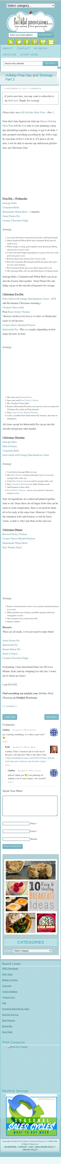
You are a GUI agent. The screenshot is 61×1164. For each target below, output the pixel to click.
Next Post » (51, 717)
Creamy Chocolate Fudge (15, 220)
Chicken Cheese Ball (13, 307)
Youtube (43, 42)
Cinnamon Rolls (11, 207)
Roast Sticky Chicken (19, 311)
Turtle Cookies (10, 653)
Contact (23, 48)
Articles (9, 54)
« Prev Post (10, 717)
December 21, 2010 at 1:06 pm (24, 747)
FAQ (4, 1002)
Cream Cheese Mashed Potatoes (19, 325)
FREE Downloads (10, 968)
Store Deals (7, 1031)
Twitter (19, 42)
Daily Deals (7, 974)
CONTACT (22, 1147)
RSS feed (13, 100)
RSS (11, 42)
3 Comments (34, 88)
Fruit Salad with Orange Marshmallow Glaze (26, 298)
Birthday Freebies (10, 979)
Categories (6, 985)
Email (51, 42)
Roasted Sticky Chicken (15, 534)
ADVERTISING (10, 1147)
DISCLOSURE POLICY (44, 1147)
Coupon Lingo (8, 997)
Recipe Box (7, 1026)
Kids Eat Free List (10, 1014)
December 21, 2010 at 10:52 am (24, 730)
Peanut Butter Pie (11, 649)
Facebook (27, 42)
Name (33, 823)
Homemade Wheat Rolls (15, 211)
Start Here (29, 54)
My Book (40, 48)
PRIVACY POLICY (30, 1150)
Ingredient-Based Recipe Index (15, 1008)
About (8, 48)
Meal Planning (8, 1020)
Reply (5, 742)
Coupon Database (10, 991)
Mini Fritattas (10, 446)
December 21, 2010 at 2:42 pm (29, 770)
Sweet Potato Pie (11, 216)
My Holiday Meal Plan (33, 112)
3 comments (9, 706)
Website (33, 838)
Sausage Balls (10, 203)
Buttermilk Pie (10, 329)
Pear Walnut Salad (12, 547)
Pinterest (35, 42)
